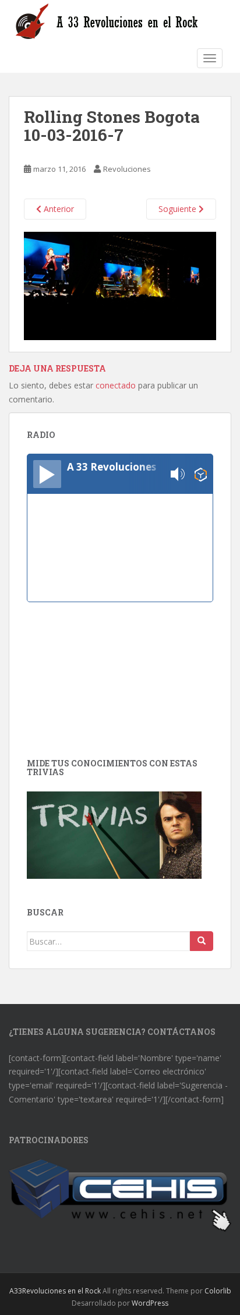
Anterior (57, 208)
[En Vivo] (47, 474)
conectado (116, 385)
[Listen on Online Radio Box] (201, 474)
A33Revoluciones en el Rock (55, 1291)
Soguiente (178, 208)
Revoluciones (127, 169)
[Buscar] (201, 941)
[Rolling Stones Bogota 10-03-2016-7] (120, 285)
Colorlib (217, 1291)
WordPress (150, 1303)
